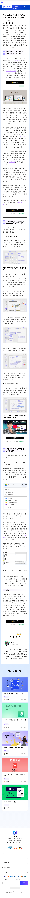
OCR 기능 (22, 136)
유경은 (3, 20)
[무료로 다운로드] (15, 82)
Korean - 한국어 (15, 887)
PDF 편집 (6, 696)
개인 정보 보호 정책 (22, 891)
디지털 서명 (12, 162)
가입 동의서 (10, 892)
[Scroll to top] (27, 895)
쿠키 (14, 892)
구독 (24, 882)
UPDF (4, 2)
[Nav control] (28, 2)
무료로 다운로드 (15, 82)
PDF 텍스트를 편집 (11, 71)
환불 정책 (17, 892)
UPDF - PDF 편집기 (15, 60)
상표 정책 (22, 892)
